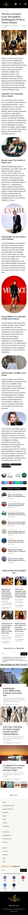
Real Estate (5, 812)
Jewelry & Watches (8, 809)
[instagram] (12, 905)
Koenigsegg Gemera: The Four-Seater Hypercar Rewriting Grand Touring (17, 514)
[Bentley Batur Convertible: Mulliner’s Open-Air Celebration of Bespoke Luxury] (4, 549)
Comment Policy (7, 839)
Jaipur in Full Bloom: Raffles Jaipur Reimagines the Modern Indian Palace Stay (16, 560)
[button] (25, 4)
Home (4, 802)
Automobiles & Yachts (8, 805)
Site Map (5, 842)
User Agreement (7, 835)
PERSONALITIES (5, 587)
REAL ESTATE (11, 538)
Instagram (15, 795)
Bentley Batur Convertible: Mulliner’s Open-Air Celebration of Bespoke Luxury (16, 551)
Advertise (5, 854)
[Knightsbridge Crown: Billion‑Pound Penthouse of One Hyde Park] (14, 677)
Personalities (6, 826)
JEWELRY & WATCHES (13, 529)
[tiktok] (18, 905)
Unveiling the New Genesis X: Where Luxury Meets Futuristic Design (13, 767)
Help (4, 861)
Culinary (5, 823)
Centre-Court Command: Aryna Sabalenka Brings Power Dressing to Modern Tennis (20, 593)
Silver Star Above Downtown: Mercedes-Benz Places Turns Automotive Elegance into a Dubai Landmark (17, 543)
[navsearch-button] (20, 4)
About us (5, 848)
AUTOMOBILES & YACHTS (14, 492)
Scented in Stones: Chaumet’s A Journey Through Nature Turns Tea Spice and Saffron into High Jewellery (16, 534)
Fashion (5, 816)
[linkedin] (16, 905)
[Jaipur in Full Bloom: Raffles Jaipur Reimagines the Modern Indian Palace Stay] (4, 559)
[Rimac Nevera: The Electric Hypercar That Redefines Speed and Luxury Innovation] (4, 495)
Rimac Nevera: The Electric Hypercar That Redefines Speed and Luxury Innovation (16, 496)
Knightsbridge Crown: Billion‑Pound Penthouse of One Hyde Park (12, 692)
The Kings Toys (7, 25)
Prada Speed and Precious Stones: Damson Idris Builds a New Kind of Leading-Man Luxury (6, 628)
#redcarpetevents (6, 466)
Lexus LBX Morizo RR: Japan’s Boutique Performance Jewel (16, 504)
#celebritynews (5, 464)
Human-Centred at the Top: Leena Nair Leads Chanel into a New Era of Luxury (21, 627)
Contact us (6, 851)
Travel (4, 819)
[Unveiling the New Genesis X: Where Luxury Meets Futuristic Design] (14, 754)
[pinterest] (14, 905)
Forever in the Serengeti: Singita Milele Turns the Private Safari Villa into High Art (17, 523)
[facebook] (10, 905)
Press (4, 858)
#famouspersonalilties (15, 464)
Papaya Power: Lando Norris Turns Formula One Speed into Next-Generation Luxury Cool (6, 594)
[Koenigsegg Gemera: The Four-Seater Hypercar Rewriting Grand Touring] (4, 513)
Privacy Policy (6, 832)
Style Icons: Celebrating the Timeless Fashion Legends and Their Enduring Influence (12, 730)
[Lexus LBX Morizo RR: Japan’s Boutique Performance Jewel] (4, 504)
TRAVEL (10, 520)
